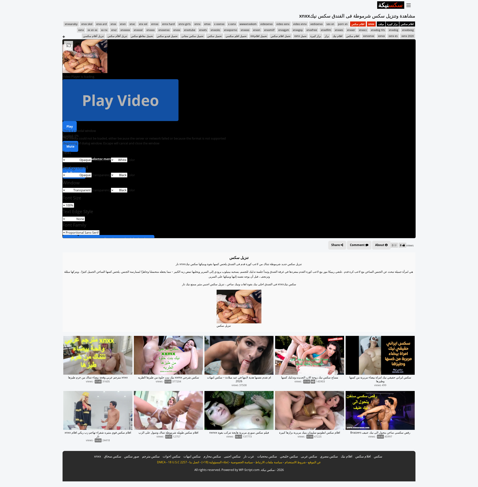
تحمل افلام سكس (281, 36)
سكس (378, 456)
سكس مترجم (151, 456)
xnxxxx (150, 30)
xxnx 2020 (407, 36)
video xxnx (282, 24)
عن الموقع (314, 462)
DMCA (161, 462)
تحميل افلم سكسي (236, 36)
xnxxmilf (269, 30)
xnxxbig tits (378, 30)
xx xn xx (92, 30)
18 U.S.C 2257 (177, 462)
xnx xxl (143, 24)
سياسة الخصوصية (242, 462)
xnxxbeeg (408, 30)
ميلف (381, 24)
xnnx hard (168, 24)
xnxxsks (215, 30)
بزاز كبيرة (392, 24)
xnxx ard (101, 24)
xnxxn (256, 30)
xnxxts (203, 30)
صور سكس (131, 456)
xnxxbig (393, 30)
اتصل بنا (194, 462)
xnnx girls (185, 24)
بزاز (327, 36)
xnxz (114, 30)
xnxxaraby (71, 24)
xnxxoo (245, 30)
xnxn (123, 24)
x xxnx (232, 24)
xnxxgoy (298, 30)
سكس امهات (192, 456)
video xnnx (300, 24)
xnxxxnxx (164, 30)
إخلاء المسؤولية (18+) (214, 462)
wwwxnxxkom (248, 24)
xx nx (104, 30)
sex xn (330, 24)
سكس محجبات (267, 456)
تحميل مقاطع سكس (142, 36)
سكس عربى (309, 456)
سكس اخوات (171, 456)
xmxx (207, 24)
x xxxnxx (219, 24)
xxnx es (393, 36)
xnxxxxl (138, 30)
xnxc (132, 24)
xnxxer (351, 30)
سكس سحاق (112, 456)
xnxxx (176, 30)
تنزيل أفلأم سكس (117, 36)
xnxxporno (230, 30)
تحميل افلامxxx (258, 36)
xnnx (197, 24)
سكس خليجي (289, 456)
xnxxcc (363, 30)
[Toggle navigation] (409, 4)
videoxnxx (266, 24)
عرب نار (248, 456)
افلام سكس (407, 24)
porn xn (343, 24)
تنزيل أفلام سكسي (93, 36)
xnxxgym (283, 30)
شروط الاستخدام (295, 462)
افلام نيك (337, 36)
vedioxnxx (316, 24)
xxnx (81, 30)
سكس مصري (329, 456)
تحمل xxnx (300, 36)
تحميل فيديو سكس (167, 36)
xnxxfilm (326, 30)
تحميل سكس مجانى (192, 36)
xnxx (371, 24)
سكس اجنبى (232, 456)
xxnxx (381, 36)
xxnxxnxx (368, 36)
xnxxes (339, 30)
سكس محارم (212, 456)
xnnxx (154, 24)
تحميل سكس (214, 36)
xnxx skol (86, 24)
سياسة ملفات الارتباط (268, 462)
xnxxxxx (125, 30)
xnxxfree (311, 30)
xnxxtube (189, 30)
